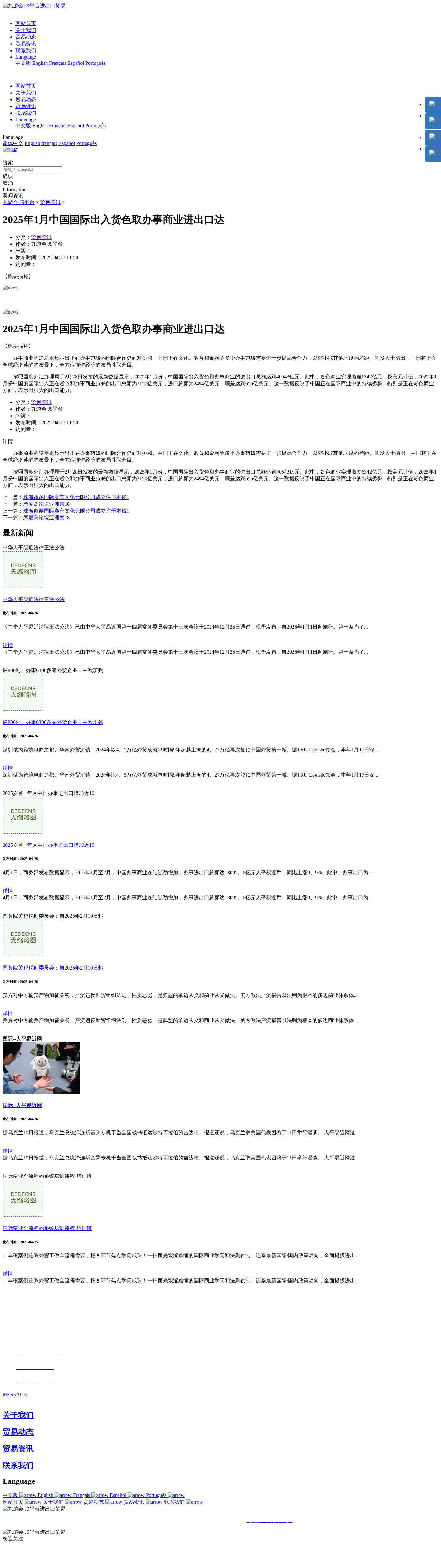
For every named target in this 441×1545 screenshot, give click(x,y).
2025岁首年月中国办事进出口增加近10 (48, 845)
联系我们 (25, 50)
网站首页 (25, 23)
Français (57, 63)
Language (25, 57)
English (40, 63)
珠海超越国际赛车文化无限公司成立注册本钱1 (76, 497)
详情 (8, 645)
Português (95, 63)
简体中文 (13, 143)
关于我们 (25, 30)
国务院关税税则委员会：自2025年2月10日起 (53, 968)
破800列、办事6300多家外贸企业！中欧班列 (53, 722)
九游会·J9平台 (19, 202)
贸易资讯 (25, 43)
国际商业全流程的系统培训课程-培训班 (47, 1228)
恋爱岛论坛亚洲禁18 (46, 504)
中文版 (23, 63)
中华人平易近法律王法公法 (34, 599)
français (49, 143)
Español (75, 63)
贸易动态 (25, 37)
